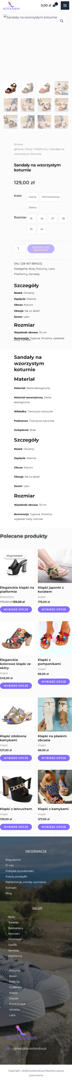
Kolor (18, 195)
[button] (62, 21)
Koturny (41, 268)
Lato (51, 268)
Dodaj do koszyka (40, 249)
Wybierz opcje (16, 609)
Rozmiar (20, 217)
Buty (29, 149)
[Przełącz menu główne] (65, 5)
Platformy (41, 149)
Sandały (34, 274)
